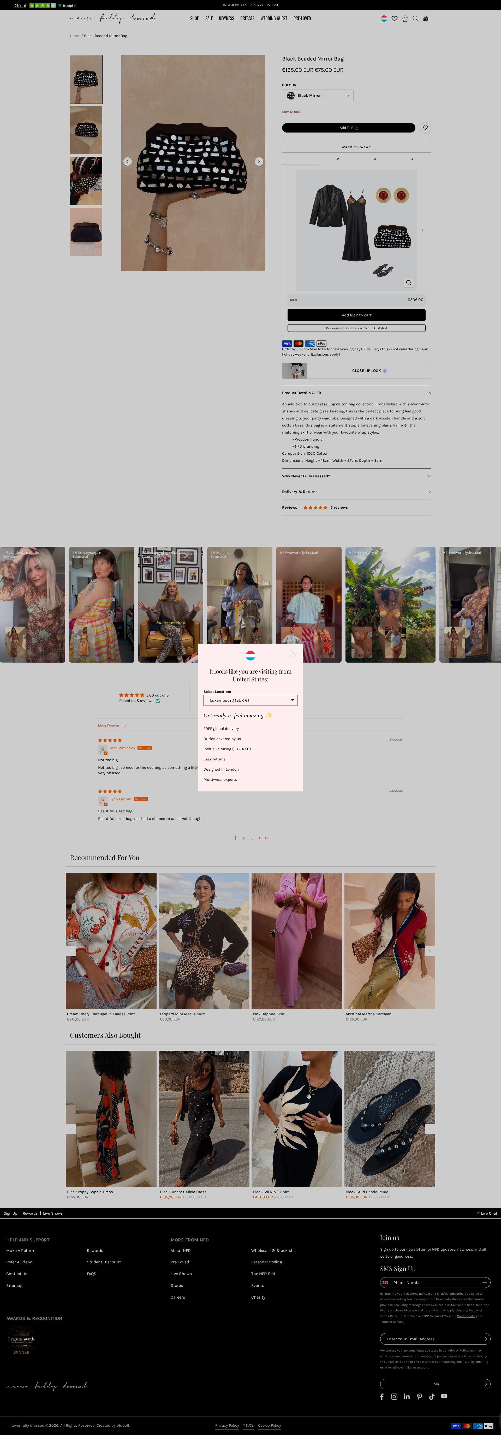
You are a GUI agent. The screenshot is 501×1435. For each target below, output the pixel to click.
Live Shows (53, 1213)
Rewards (30, 1213)
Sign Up (10, 1213)
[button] (293, 653)
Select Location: (217, 691)
